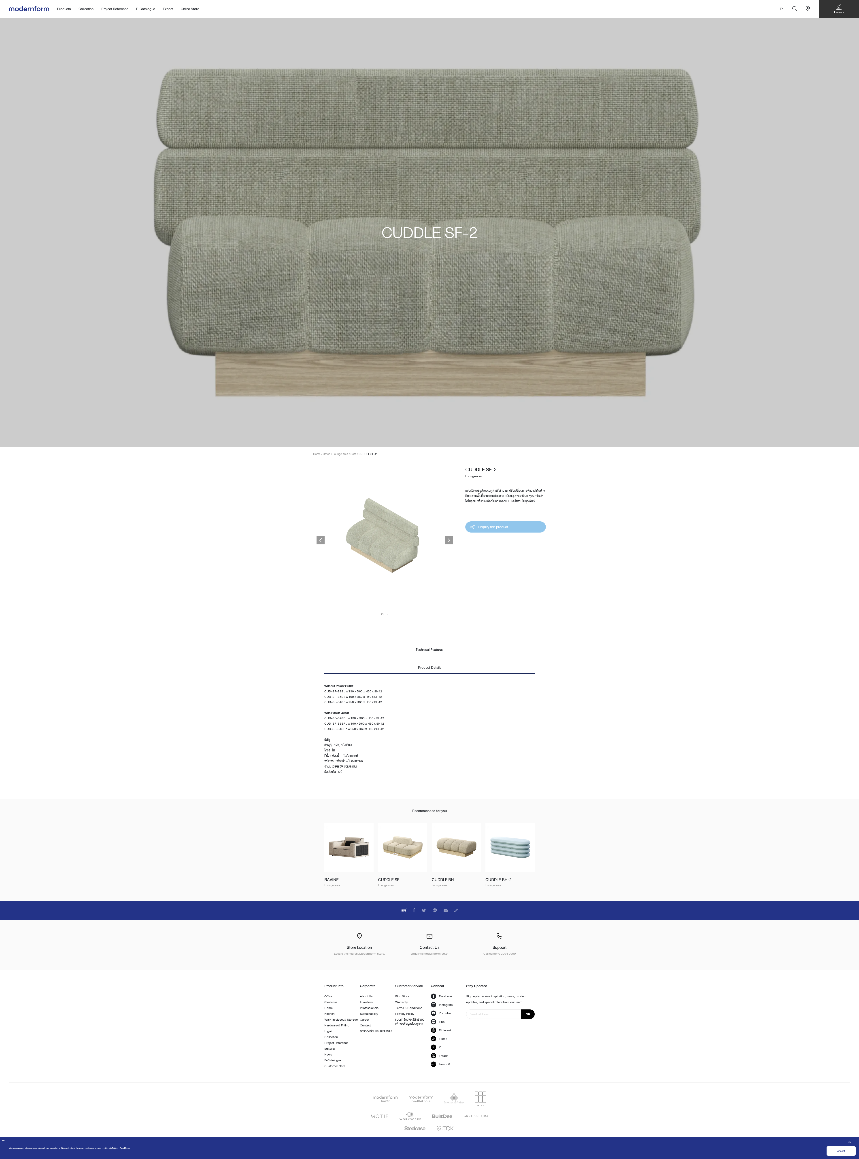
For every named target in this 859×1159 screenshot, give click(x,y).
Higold (328, 1031)
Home (328, 1008)
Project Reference (114, 9)
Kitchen (329, 1013)
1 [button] (382, 614)
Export (168, 9)
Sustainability (369, 1013)
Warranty (401, 1002)
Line (441, 1021)
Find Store (402, 996)
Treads (443, 1055)
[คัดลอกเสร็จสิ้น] (456, 910)
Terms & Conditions (408, 1008)
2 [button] (387, 614)
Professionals (369, 1008)
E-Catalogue (145, 9)
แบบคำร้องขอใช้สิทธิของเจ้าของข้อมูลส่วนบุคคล (409, 1021)
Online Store (190, 9)
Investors (366, 1002)
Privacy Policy (404, 1013)
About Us (366, 996)
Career (364, 1019)
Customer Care (334, 1066)
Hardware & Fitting (336, 1025)
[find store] (808, 9)
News (328, 1054)
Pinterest (445, 1030)
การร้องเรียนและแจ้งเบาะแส (376, 1031)
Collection (331, 1037)
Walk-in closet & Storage (341, 1019)
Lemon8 (444, 1064)
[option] (429, 232)
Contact (365, 1025)
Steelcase (330, 1002)
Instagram (446, 1004)
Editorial (329, 1048)
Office (328, 996)
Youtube (445, 1013)
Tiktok (443, 1038)
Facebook (445, 996)
